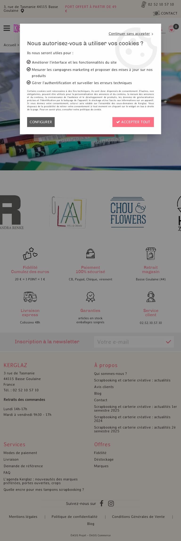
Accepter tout (135, 122)
